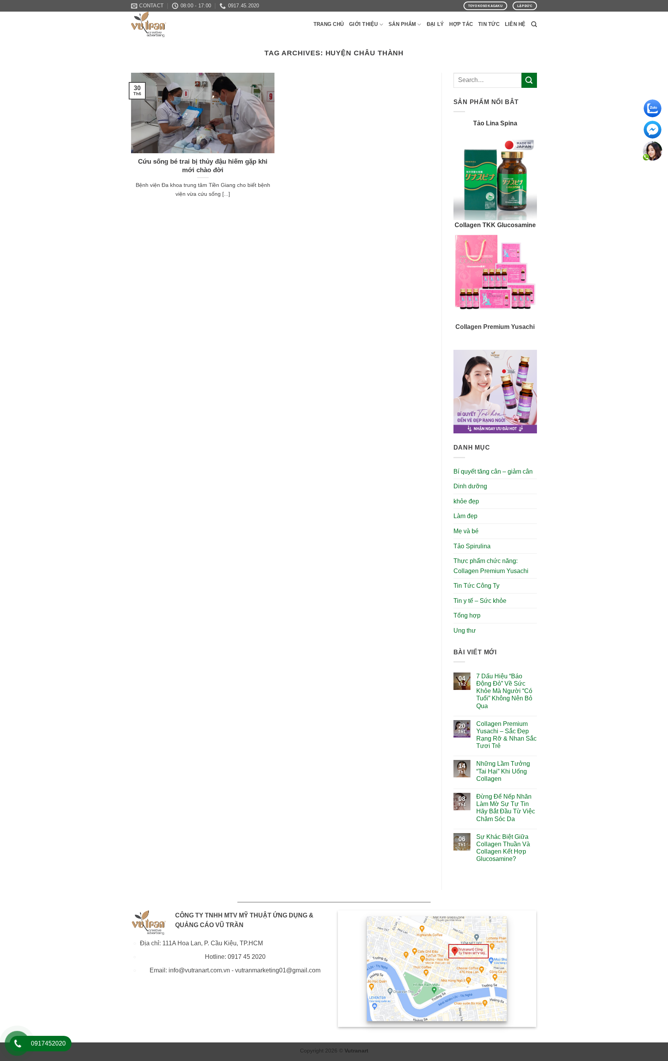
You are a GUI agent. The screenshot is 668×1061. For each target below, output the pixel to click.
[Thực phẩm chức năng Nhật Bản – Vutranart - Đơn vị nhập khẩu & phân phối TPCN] (169, 24)
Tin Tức (488, 24)
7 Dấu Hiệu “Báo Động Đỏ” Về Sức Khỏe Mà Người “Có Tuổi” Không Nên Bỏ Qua (504, 691)
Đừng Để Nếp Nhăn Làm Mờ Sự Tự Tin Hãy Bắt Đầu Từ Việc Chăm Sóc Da (505, 807)
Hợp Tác (461, 24)
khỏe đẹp (466, 501)
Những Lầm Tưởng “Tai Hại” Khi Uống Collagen (503, 771)
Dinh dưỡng (470, 486)
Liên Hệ (515, 24)
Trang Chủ (329, 24)
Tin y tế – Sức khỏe (479, 600)
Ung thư (464, 630)
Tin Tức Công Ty (476, 585)
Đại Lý (435, 24)
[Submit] (529, 80)
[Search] (534, 24)
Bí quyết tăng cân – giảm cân (493, 471)
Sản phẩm (402, 24)
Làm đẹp (465, 516)
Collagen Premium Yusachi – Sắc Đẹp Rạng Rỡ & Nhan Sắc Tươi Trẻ (506, 735)
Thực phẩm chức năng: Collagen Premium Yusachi (490, 566)
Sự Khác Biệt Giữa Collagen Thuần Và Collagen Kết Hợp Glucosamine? (503, 847)
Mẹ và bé (466, 531)
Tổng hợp (467, 615)
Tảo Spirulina (472, 546)
